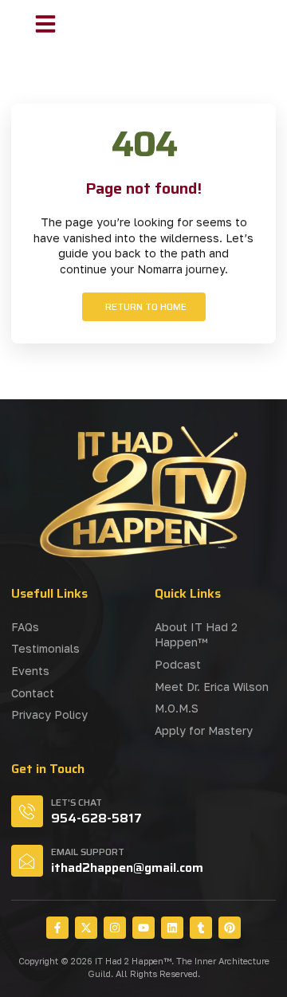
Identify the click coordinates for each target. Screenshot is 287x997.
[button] (45, 24)
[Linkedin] (172, 928)
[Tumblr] (201, 928)
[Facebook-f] (57, 928)
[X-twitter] (86, 928)
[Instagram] (115, 928)
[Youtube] (143, 928)
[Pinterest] (229, 928)
